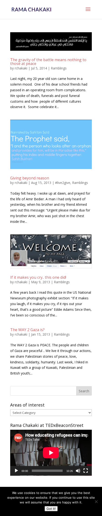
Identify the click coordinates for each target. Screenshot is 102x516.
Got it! (51, 509)
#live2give (62, 182)
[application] (51, 453)
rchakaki (21, 68)
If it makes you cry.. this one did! (38, 277)
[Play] (16, 470)
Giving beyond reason (29, 178)
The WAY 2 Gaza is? (27, 329)
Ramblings (59, 68)
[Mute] (78, 470)
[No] (96, 501)
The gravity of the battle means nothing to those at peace (48, 61)
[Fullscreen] (85, 470)
